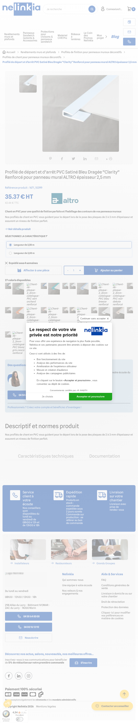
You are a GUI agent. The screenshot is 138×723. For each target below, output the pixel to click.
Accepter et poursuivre (91, 396)
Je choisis (47, 396)
